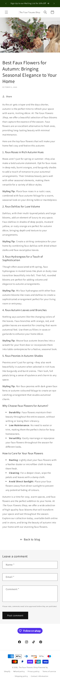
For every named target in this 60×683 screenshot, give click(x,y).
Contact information (39, 676)
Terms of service (49, 671)
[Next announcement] (54, 3)
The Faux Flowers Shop (28, 667)
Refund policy (19, 671)
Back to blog (32, 539)
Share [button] (9, 96)
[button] (6, 12)
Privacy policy (34, 671)
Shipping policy (21, 676)
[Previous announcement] (5, 3)
